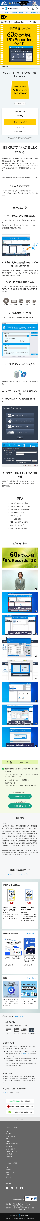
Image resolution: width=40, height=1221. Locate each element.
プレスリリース (10, 1172)
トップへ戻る (20, 1120)
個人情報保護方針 (16, 1204)
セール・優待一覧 (10, 1136)
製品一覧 (7, 12)
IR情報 (7, 1174)
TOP (2, 12)
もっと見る (31, 933)
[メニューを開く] (37, 17)
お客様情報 (9, 1156)
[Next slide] (35, 908)
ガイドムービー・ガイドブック (20, 12)
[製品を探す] (28, 8)
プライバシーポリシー (28, 1204)
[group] (11, 907)
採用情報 (8, 1177)
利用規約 (8, 1204)
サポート (8, 1139)
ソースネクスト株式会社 (11, 1163)
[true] (20, 131)
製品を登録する (20, 796)
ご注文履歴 (9, 1154)
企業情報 (8, 1169)
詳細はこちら (19, 1016)
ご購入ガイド (25, 1054)
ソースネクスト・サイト (11, 1127)
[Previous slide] (5, 908)
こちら (5, 1092)
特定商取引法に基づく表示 (13, 1208)
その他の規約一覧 (20, 1210)
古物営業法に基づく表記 (27, 1208)
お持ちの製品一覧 (20, 806)
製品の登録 (9, 1146)
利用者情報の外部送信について (20, 1206)
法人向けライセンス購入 (12, 1143)
